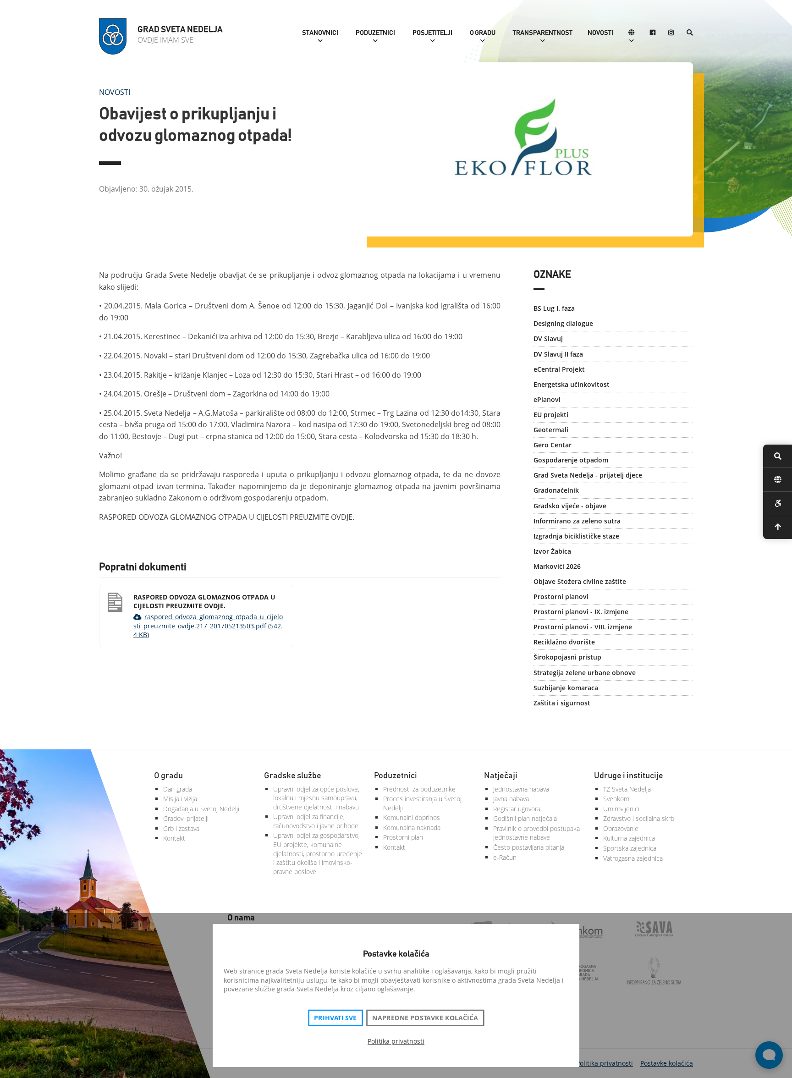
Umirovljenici (621, 808)
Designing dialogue (563, 323)
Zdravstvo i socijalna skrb (638, 818)
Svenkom (616, 798)
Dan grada (177, 789)
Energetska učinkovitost (572, 384)
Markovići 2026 (557, 566)
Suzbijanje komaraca (566, 687)
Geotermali (551, 429)
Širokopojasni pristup (567, 657)
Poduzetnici (375, 33)
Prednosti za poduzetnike (419, 789)
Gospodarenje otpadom (571, 460)
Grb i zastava (181, 828)
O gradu (482, 33)
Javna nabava (511, 798)
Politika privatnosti (396, 1041)
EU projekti (551, 414)
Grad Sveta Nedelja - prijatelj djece (588, 475)
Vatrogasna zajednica (633, 858)
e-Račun (505, 857)
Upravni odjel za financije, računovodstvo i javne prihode (315, 821)
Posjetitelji (432, 33)
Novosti (600, 33)
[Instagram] (671, 33)
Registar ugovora (516, 808)
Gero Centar (553, 444)
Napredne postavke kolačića (425, 1018)
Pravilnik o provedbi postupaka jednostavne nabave (536, 833)
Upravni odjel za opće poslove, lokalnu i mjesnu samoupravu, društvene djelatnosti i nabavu (316, 798)
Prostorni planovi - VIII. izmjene (583, 626)
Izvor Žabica (552, 551)
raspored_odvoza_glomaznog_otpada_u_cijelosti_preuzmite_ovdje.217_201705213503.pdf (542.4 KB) (208, 625)
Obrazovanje (620, 828)
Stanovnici (320, 33)
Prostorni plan (403, 837)
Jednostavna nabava (521, 789)
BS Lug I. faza (554, 308)
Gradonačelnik (556, 490)
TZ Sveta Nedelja (627, 789)
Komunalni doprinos (411, 817)
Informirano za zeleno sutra (577, 521)
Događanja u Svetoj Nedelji (201, 808)
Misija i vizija (180, 798)
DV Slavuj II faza (558, 354)
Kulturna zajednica (629, 838)
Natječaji (500, 776)
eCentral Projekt (559, 369)
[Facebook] (652, 33)
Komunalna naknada (411, 827)
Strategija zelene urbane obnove (585, 672)
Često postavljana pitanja (528, 847)
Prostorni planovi (561, 596)
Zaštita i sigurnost (562, 702)
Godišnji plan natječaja (525, 818)
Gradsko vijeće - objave (570, 505)
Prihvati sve (335, 1018)
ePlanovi (547, 399)
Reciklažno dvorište (564, 642)
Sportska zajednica (629, 848)
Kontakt (174, 838)
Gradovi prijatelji (186, 818)
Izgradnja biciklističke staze (576, 536)
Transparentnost (542, 33)
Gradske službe (292, 776)
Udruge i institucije (628, 776)
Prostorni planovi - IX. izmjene (581, 611)
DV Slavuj (548, 338)
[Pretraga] (689, 33)
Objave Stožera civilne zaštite (580, 581)
